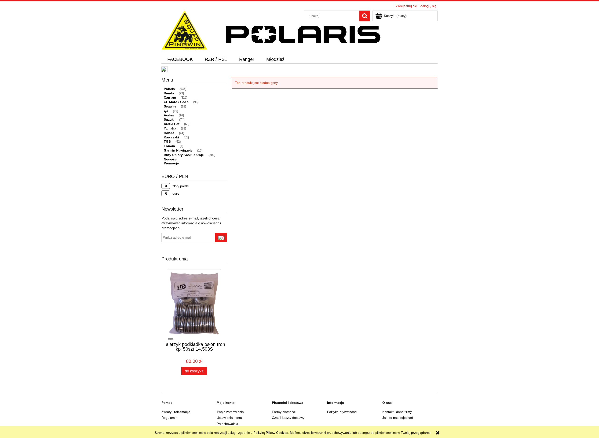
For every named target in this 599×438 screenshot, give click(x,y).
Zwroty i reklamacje (175, 412)
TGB (167, 141)
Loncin (169, 146)
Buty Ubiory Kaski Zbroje (184, 155)
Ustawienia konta (229, 417)
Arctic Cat (171, 124)
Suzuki (169, 119)
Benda (169, 93)
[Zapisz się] (221, 237)
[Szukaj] (364, 16)
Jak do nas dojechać (397, 417)
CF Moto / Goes (176, 102)
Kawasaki (171, 137)
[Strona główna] (184, 29)
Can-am (170, 97)
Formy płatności (284, 412)
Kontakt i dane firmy (397, 412)
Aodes (169, 115)
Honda (169, 133)
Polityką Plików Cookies (270, 432)
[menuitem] (180, 59)
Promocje (171, 163)
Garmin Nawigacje (178, 150)
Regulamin (169, 417)
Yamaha (170, 128)
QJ (166, 111)
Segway (170, 106)
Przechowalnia (227, 424)
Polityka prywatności (342, 412)
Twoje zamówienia (230, 412)
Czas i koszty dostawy (288, 417)
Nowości (171, 159)
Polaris (169, 89)
